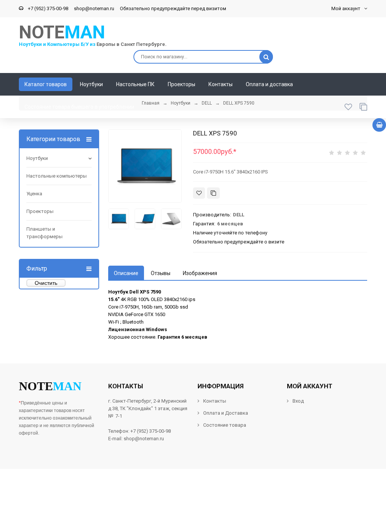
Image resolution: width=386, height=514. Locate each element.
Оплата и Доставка (225, 413)
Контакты (214, 401)
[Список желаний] (348, 107)
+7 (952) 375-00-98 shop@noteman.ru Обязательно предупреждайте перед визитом (126, 8)
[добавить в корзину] (379, 125)
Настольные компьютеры (56, 176)
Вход (298, 401)
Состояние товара (224, 425)
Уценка (34, 193)
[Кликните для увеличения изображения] (145, 166)
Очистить (46, 283)
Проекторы (40, 211)
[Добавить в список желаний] (199, 193)
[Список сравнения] (363, 107)
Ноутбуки (37, 158)
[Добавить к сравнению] (213, 193)
